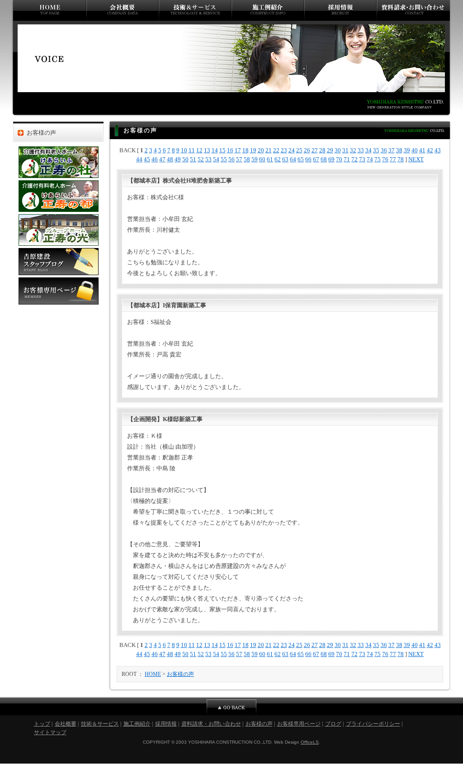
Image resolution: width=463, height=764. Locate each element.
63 (285, 159)
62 (277, 159)
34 (368, 150)
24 (291, 150)
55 (224, 159)
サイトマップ (50, 732)
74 (370, 159)
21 (268, 150)
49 (178, 159)
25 (299, 150)
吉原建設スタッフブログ (59, 261)
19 (253, 150)
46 (154, 159)
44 (139, 159)
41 (422, 150)
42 (430, 150)
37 (391, 150)
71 (347, 159)
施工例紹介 (268, 10)
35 (376, 150)
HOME (153, 674)
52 (201, 159)
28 (322, 150)
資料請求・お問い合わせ (414, 10)
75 (377, 159)
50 (185, 159)
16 (230, 150)
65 (301, 159)
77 (393, 159)
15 (222, 150)
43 (438, 150)
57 (239, 159)
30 (338, 150)
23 (284, 150)
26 (307, 150)
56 (231, 159)
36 (384, 150)
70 (339, 159)
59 (254, 159)
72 (354, 159)
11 (192, 150)
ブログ (333, 724)
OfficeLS (310, 742)
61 (270, 159)
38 (399, 150)
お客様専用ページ (59, 291)
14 (215, 150)
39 (407, 150)
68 (324, 159)
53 (208, 159)
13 (207, 150)
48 (170, 159)
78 (400, 159)
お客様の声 (41, 133)
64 (293, 159)
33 (361, 150)
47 (162, 159)
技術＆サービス (195, 10)
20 (261, 150)
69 (331, 159)
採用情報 (340, 10)
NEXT (416, 159)
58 (247, 159)
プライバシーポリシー (373, 724)
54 (216, 159)
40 (414, 150)
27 (315, 150)
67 (316, 159)
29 (330, 150)
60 (262, 159)
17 (238, 150)
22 (276, 150)
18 (245, 150)
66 (308, 159)
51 (193, 159)
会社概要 (122, 10)
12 (199, 150)
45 (147, 159)
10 (184, 150)
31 (345, 150)
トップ (48, 10)
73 (362, 159)
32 (353, 150)
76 (385, 159)
